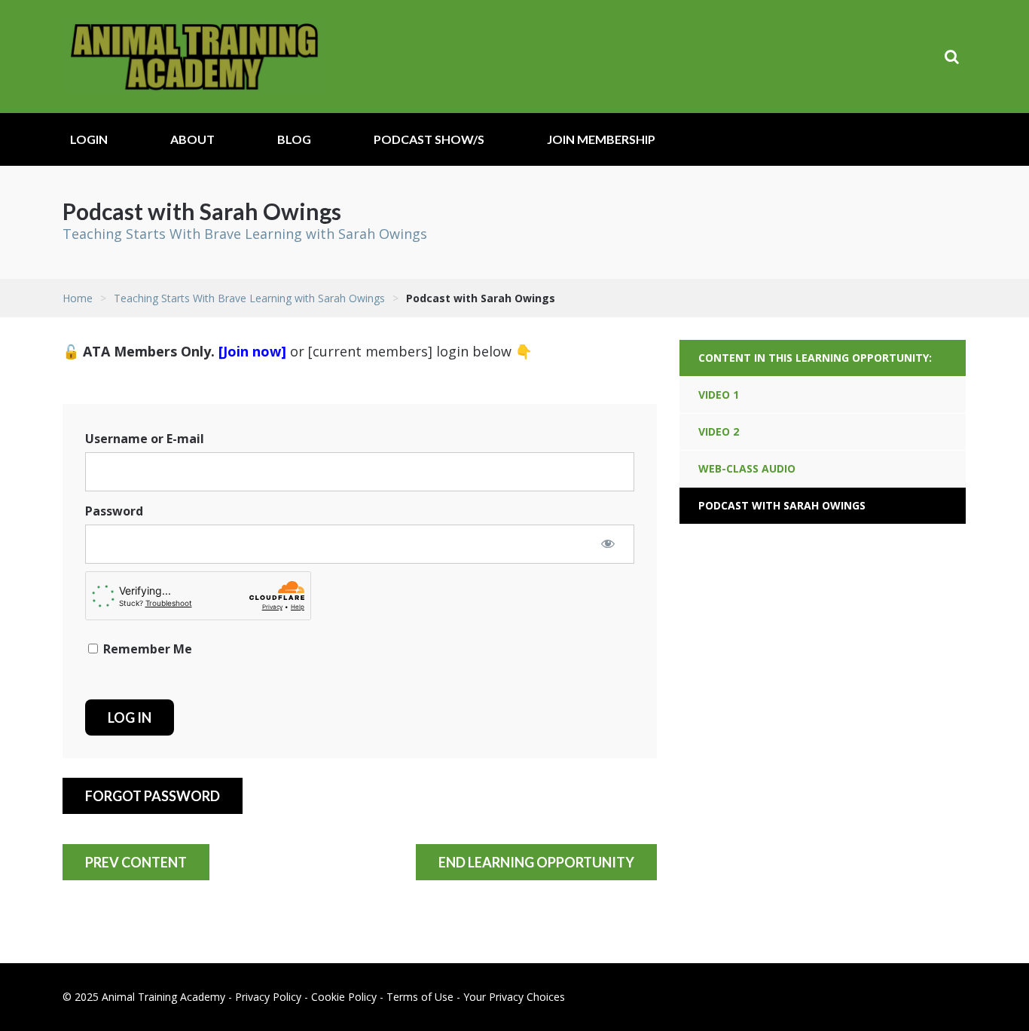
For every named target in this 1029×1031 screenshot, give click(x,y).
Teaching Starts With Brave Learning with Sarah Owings (245, 234)
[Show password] (608, 543)
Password (114, 511)
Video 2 (718, 431)
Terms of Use (419, 997)
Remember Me (146, 649)
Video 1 (718, 394)
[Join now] (252, 351)
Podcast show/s (429, 139)
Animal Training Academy (194, 56)
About (192, 139)
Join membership (601, 139)
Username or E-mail (144, 438)
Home (78, 298)
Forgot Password (152, 796)
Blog (294, 139)
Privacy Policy (268, 997)
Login (89, 139)
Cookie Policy (344, 997)
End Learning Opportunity (536, 862)
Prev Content (136, 862)
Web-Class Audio (746, 468)
